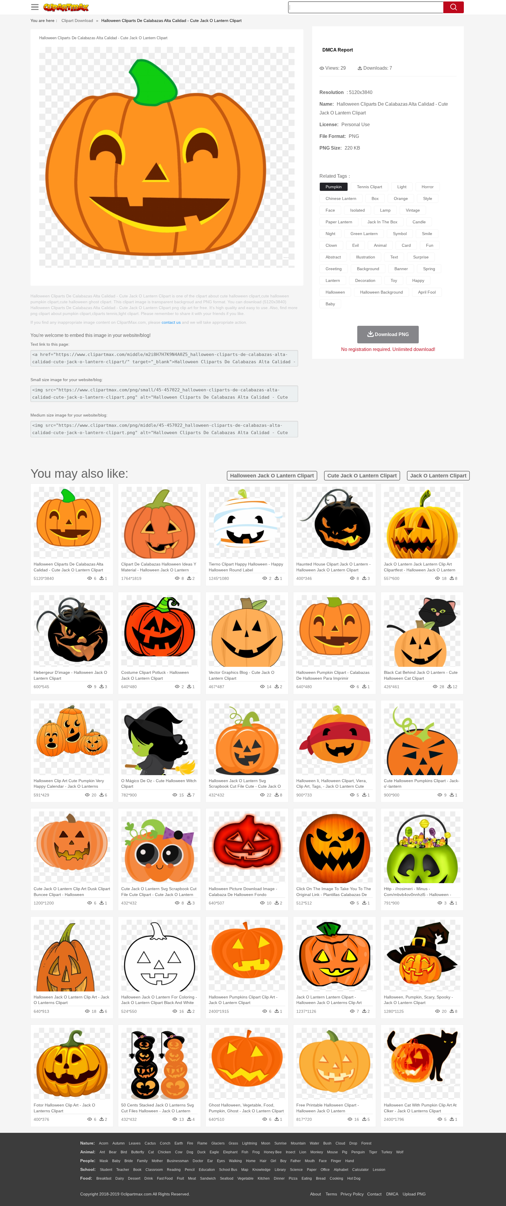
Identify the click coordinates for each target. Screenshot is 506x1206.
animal (380, 245)
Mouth (310, 1161)
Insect (290, 1152)
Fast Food (165, 1178)
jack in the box (382, 222)
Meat (192, 1178)
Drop (353, 1143)
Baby (116, 1161)
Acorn (103, 1143)
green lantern (364, 233)
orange (401, 198)
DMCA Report (337, 49)
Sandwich (208, 1178)
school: (88, 1169)
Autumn (118, 1143)
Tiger (373, 1152)
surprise (421, 257)
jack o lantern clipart (438, 476)
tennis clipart (369, 186)
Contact (374, 1194)
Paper (312, 1170)
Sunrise (280, 1143)
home (251, 1161)
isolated (357, 210)
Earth (179, 1143)
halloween (335, 292)
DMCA (392, 1194)
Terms (331, 1194)
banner (401, 268)
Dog (190, 1152)
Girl (273, 1161)
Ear (210, 1161)
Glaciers (218, 1143)
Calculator (360, 1170)
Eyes (221, 1161)
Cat (151, 1152)
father (295, 1161)
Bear (113, 1152)
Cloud (340, 1143)
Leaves (135, 1143)
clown (331, 245)
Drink (148, 1178)
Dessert (134, 1178)
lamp (385, 210)
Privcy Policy (352, 1194)
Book (137, 1170)
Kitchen (264, 1178)
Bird (124, 1152)
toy (394, 280)
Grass (233, 1143)
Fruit (180, 1178)
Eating (307, 1178)
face (330, 210)
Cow (178, 1152)
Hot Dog (353, 1178)
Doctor (198, 1161)
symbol (400, 233)
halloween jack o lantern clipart (272, 476)
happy (418, 280)
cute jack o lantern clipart (362, 476)
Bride (128, 1161)
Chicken (164, 1152)
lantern (333, 280)
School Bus (228, 1170)
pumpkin (334, 186)
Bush (327, 1143)
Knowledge (261, 1170)
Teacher (122, 1170)
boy (283, 1161)
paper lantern (339, 222)
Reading (174, 1170)
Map (244, 1170)
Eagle (214, 1152)
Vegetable (245, 1178)
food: (86, 1178)
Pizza (293, 1178)
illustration (365, 257)
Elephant (230, 1152)
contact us (171, 322)
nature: (87, 1143)
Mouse (332, 1152)
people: (87, 1160)
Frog (256, 1152)
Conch (165, 1143)
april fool (427, 292)
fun (429, 245)
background (368, 268)
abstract (333, 257)
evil (355, 245)
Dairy (119, 1178)
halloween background (381, 292)
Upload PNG (414, 1194)
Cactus (150, 1143)
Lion (302, 1152)
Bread (321, 1178)
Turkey (386, 1152)
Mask (104, 1161)
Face (323, 1161)
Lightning (249, 1143)
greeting (334, 268)
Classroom (154, 1170)
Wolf (399, 1152)
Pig (344, 1152)
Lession (379, 1170)
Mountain (298, 1143)
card (406, 245)
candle (419, 222)
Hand (349, 1161)
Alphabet (341, 1170)
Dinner (279, 1178)
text (394, 257)
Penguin (358, 1152)
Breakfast (103, 1178)
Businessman (178, 1161)
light (401, 186)
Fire (190, 1143)
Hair (263, 1161)
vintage (413, 210)
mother (157, 1161)
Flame (202, 1143)
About (315, 1194)
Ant (102, 1152)
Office (325, 1170)
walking (235, 1161)
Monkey (316, 1152)
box (375, 198)
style (427, 198)
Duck (201, 1152)
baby (330, 304)
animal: (87, 1152)
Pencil (190, 1170)
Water (314, 1143)
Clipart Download (77, 20)
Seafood (226, 1178)
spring (429, 268)
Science (296, 1170)
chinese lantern (341, 198)
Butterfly (137, 1152)
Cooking (336, 1178)
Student (106, 1170)
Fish (245, 1152)
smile (427, 233)
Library (280, 1170)
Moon (265, 1143)
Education (207, 1170)
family (142, 1161)
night (330, 233)
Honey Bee (273, 1152)
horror (428, 186)
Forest (366, 1143)
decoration (365, 280)
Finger (336, 1161)
